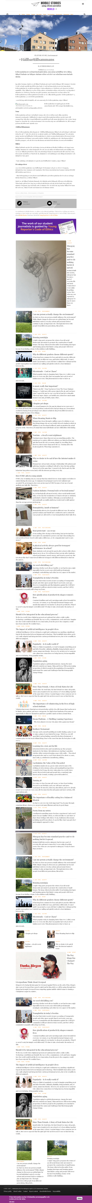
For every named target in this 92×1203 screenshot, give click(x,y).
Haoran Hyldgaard (26, 204)
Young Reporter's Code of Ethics (48, 215)
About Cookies (17, 1191)
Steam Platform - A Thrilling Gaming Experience (53, 719)
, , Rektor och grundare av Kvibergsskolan (35, 193)
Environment (46, 311)
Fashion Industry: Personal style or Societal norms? (54, 490)
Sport (44, 351)
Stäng (80, 1198)
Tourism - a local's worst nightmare (47, 435)
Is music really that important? (45, 386)
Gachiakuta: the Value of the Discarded (49, 763)
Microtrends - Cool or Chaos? (45, 371)
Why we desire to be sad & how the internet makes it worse (64, 946)
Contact (25, 1191)
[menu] (83, 4)
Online (44, 383)
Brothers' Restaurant (41, 729)
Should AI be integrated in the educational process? (37, 614)
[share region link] (56, 9)
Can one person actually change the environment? (53, 314)
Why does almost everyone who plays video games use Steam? (53, 722)
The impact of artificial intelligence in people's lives (37, 629)
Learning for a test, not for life (45, 746)
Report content (33, 1191)
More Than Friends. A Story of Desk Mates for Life (53, 686)
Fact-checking (46, 527)
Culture (44, 368)
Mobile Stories (23, 215)
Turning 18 (37, 780)
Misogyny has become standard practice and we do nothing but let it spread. (71, 257)
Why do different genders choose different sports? (53, 354)
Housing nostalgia (40, 337)
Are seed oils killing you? (43, 565)
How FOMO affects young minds (29, 476)
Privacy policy (8, 1191)
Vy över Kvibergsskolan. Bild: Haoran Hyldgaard (32, 196)
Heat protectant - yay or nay (44, 530)
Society (69, 243)
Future (28, 611)
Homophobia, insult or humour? (46, 507)
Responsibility (56, 1191)
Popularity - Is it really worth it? (46, 644)
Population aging (40, 661)
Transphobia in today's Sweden (45, 578)
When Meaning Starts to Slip (44, 418)
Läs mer (11, 1201)
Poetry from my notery (42, 810)
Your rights (45, 574)
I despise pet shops (40, 403)
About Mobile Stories (45, 1191)
